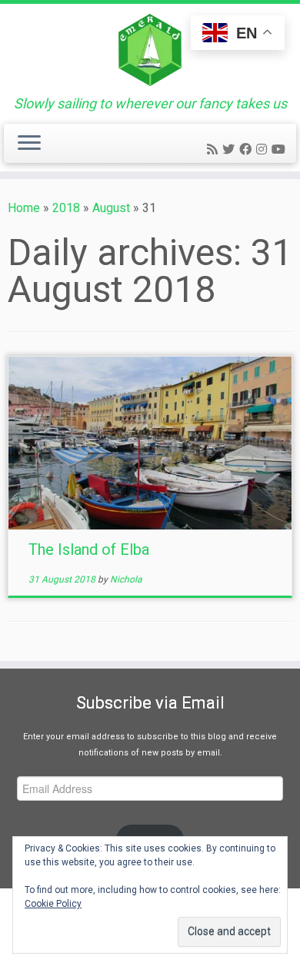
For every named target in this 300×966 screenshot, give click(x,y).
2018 (66, 208)
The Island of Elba (88, 549)
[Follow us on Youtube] (281, 149)
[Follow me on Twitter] (230, 149)
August (111, 208)
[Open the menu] (29, 143)
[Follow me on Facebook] (247, 149)
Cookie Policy (53, 903)
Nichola (126, 579)
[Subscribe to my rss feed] (214, 149)
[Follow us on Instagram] (264, 149)
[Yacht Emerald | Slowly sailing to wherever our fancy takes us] (150, 50)
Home (24, 208)
